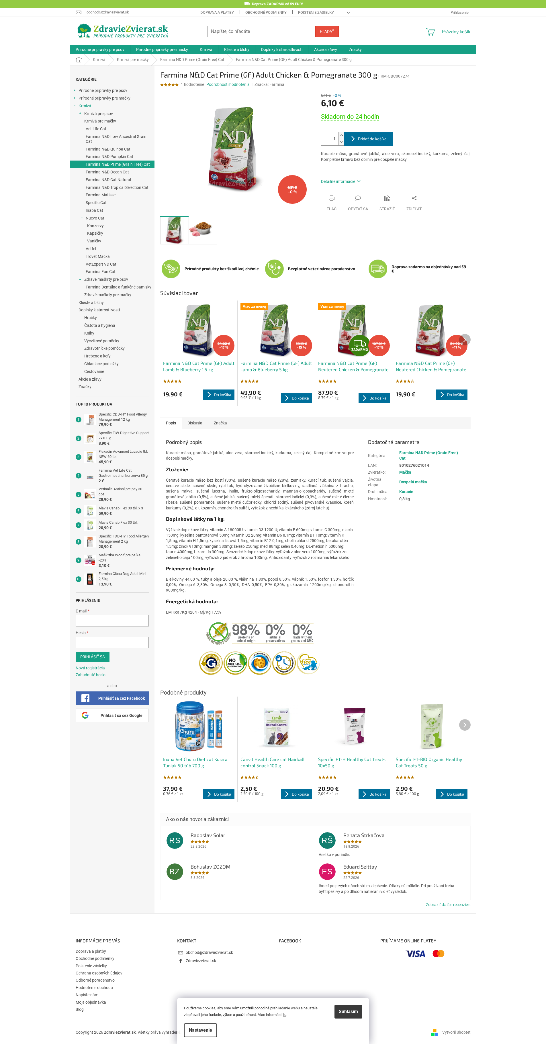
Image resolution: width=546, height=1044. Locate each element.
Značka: (269, 84)
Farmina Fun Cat (101, 271)
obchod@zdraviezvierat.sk (209, 952)
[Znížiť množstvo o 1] (341, 142)
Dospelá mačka (413, 482)
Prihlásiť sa (92, 656)
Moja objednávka (91, 1002)
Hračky (90, 317)
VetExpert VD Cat (101, 264)
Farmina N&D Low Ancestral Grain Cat (116, 139)
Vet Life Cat (96, 128)
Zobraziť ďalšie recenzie (447, 904)
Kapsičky (95, 233)
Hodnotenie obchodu (94, 987)
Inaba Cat (94, 210)
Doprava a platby (217, 12)
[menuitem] (100, 49)
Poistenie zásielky (316, 12)
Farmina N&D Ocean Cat (107, 172)
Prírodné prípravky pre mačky (104, 98)
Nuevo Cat (95, 218)
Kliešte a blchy (91, 302)
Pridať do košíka (372, 138)
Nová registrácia (90, 668)
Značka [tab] (220, 423)
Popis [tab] (171, 423)
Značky (85, 386)
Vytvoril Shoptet (456, 1032)
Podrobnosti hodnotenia (228, 84)
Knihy (89, 333)
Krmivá (85, 106)
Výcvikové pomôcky (101, 341)
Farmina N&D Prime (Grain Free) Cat (118, 164)
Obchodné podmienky (266, 12)
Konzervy (95, 226)
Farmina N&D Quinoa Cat (108, 149)
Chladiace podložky (101, 363)
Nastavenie (200, 1030)
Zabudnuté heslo (90, 675)
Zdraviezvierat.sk (201, 960)
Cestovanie (94, 371)
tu (284, 1015)
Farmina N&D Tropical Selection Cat (117, 187)
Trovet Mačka (98, 256)
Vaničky (94, 241)
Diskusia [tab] (194, 423)
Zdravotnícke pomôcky (104, 348)
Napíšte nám (87, 994)
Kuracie (406, 491)
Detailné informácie (338, 181)
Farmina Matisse (101, 195)
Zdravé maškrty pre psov (106, 279)
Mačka (405, 472)
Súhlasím (348, 1011)
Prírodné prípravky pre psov (103, 90)
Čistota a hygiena (99, 325)
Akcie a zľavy (90, 379)
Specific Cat (96, 202)
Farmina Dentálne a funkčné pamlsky (118, 287)
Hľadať (327, 31)
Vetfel (91, 248)
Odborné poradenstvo (95, 980)
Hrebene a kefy (97, 356)
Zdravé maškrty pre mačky (107, 294)
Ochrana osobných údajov (99, 973)
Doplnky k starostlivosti (99, 310)
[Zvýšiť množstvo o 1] (341, 135)
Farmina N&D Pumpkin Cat (109, 156)
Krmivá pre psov (98, 113)
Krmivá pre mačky (100, 121)
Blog (80, 1009)
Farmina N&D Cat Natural (108, 179)
